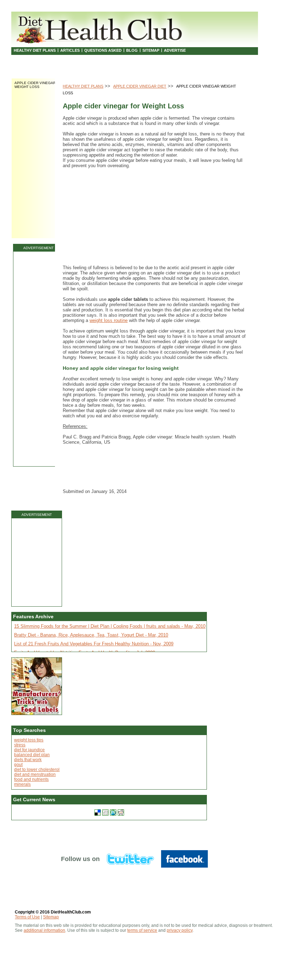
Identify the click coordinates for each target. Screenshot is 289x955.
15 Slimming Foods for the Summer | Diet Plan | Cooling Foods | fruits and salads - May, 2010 (109, 626)
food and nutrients (31, 779)
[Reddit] (121, 812)
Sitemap (150, 50)
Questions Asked (103, 50)
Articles (70, 50)
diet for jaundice (29, 749)
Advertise (175, 50)
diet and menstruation (35, 774)
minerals (22, 784)
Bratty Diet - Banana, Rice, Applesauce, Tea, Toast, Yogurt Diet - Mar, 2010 (91, 635)
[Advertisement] (38, 358)
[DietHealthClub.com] (100, 28)
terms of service (142, 930)
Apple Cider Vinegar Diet (139, 86)
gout (18, 764)
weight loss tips (28, 740)
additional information (44, 930)
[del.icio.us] (97, 812)
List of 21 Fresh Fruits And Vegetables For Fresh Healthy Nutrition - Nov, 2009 (93, 643)
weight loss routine (109, 320)
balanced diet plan (32, 754)
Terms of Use (27, 917)
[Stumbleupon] (113, 812)
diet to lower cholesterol (37, 769)
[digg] (105, 812)
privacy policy (179, 930)
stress (19, 744)
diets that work (28, 759)
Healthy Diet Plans (35, 50)
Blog (132, 50)
